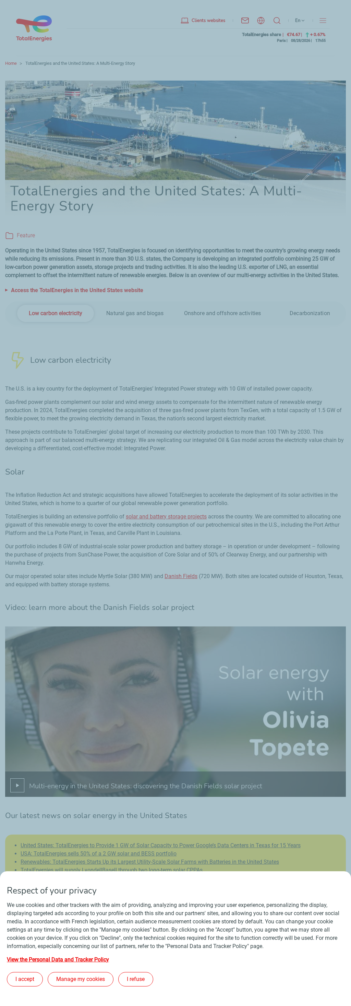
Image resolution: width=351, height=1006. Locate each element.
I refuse (136, 979)
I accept (24, 979)
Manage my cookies (80, 979)
